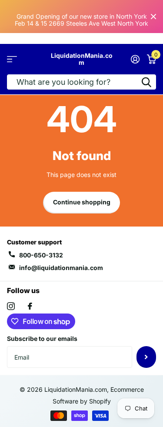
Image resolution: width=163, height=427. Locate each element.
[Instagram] (11, 306)
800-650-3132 (41, 255)
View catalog (12, 59)
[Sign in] (135, 59)
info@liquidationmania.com (61, 267)
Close (153, 16)
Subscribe (146, 357)
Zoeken (146, 82)
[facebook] (30, 306)
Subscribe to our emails (42, 338)
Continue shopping (81, 202)
